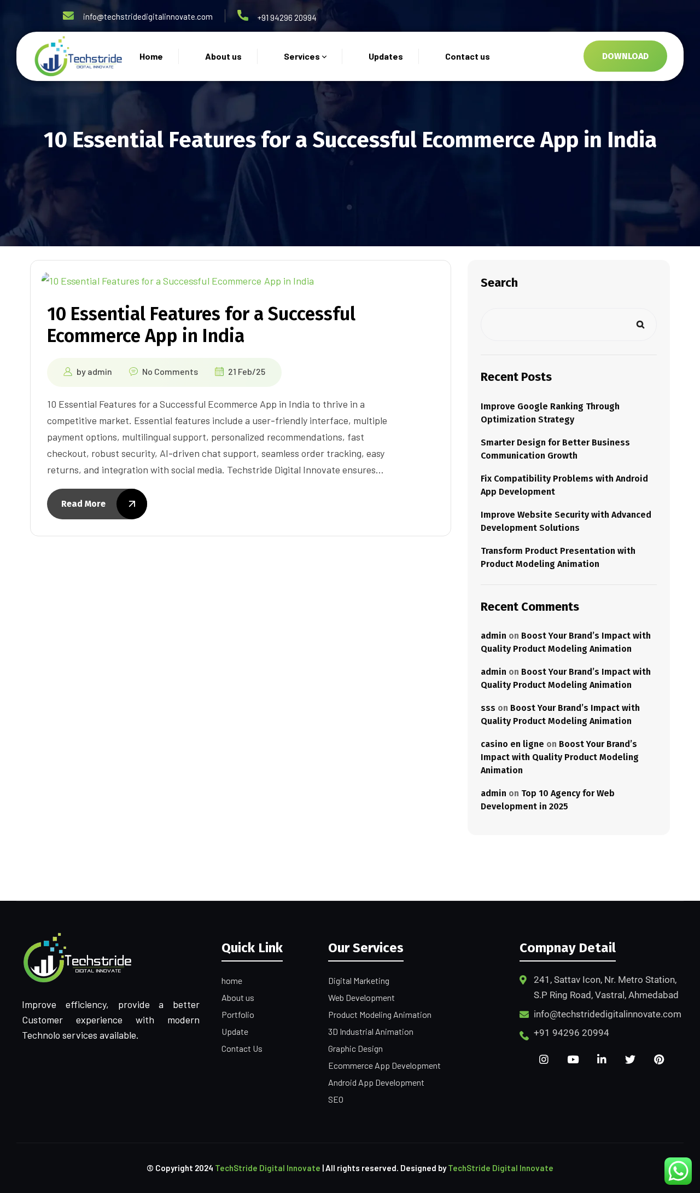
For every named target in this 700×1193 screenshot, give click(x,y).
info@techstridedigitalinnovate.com (148, 16)
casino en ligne (512, 744)
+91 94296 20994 (287, 17)
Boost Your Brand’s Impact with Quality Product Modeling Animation (560, 757)
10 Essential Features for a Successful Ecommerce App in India (201, 325)
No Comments (170, 371)
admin (100, 371)
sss (488, 708)
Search (499, 282)
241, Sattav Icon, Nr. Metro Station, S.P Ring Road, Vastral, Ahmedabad (606, 987)
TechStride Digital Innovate (267, 1168)
